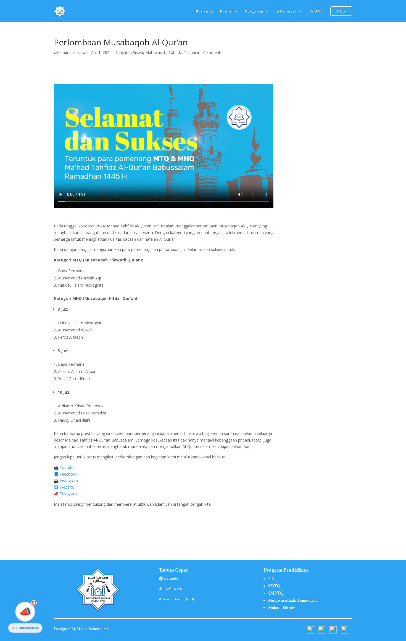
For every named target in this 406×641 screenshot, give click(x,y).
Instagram (69, 480)
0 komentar (213, 52)
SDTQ (274, 586)
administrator (75, 52)
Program (254, 11)
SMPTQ (275, 593)
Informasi (286, 11)
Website (67, 487)
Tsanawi (191, 52)
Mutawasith (155, 52)
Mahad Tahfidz (281, 607)
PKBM (315, 11)
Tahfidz (175, 52)
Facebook (68, 474)
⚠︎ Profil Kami (170, 588)
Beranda (205, 11)
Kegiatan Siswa (129, 52)
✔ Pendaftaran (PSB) (176, 598)
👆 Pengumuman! (25, 627)
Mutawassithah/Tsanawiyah (293, 600)
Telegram (68, 493)
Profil (226, 11)
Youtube (67, 467)
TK (271, 579)
